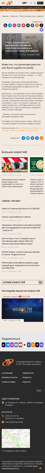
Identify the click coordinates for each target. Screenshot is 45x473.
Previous (19, 320)
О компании (7, 373)
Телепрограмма (8, 382)
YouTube (25, 296)
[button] (40, 165)
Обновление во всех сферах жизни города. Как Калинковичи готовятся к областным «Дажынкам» (13, 183)
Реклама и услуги (9, 377)
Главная (5, 16)
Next (20, 320)
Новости (14, 16)
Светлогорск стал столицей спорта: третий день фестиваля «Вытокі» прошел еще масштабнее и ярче (18, 241)
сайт (36, 75)
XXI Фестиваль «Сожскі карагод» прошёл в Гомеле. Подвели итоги (21, 253)
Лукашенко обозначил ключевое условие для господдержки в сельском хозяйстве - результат (21, 228)
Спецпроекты (28, 373)
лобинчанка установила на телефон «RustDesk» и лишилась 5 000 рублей (22, 129)
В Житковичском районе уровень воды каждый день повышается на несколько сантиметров (20, 265)
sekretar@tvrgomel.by (14, 422)
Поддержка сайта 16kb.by (15, 451)
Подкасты (26, 377)
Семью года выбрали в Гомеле (16, 217)
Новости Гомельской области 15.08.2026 (20, 208)
